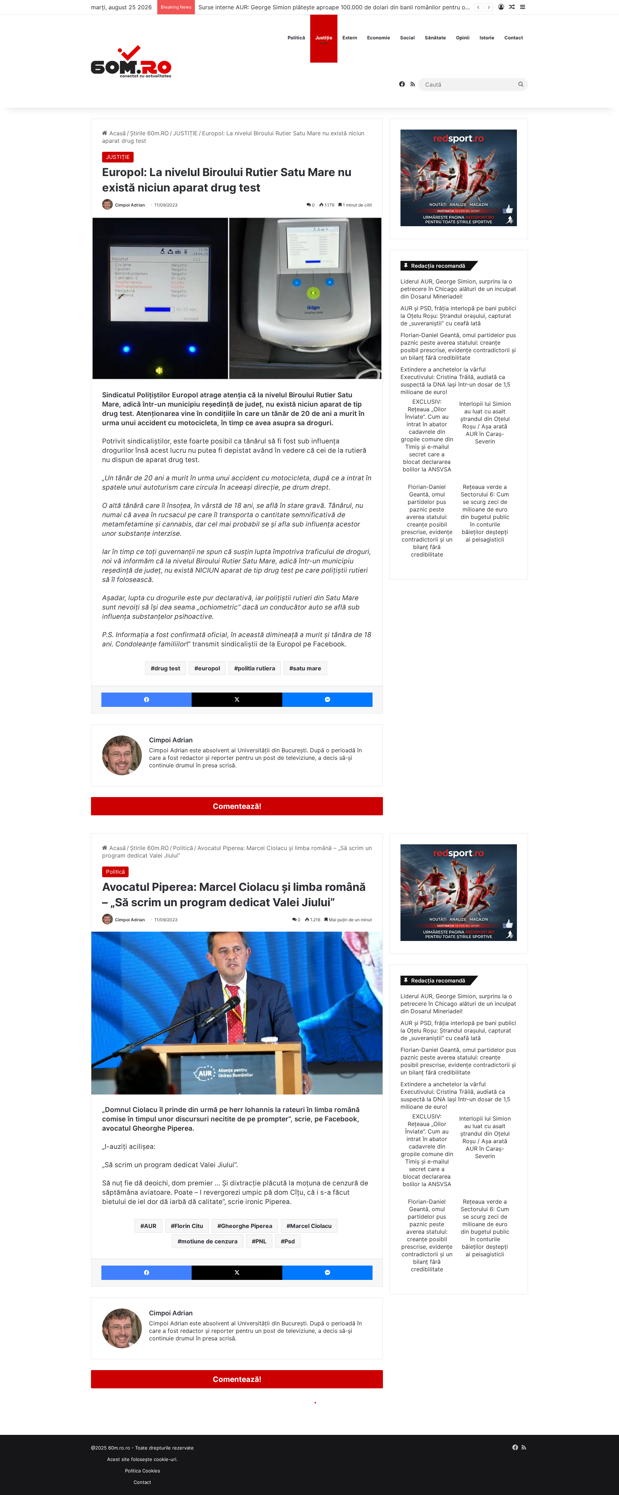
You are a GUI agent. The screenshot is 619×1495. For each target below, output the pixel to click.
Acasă (116, 133)
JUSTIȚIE (185, 133)
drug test (167, 668)
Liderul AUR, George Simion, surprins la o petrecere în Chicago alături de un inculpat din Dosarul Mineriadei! (458, 289)
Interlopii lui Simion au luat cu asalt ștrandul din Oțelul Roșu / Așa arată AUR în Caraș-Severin (485, 422)
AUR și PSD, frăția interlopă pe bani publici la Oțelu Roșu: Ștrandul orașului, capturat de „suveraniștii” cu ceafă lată (458, 316)
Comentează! (237, 806)
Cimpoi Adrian (130, 205)
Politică (296, 37)
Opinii (463, 37)
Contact (513, 37)
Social (407, 37)
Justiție (323, 37)
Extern (349, 37)
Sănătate (435, 37)
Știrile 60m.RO (149, 133)
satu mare (307, 668)
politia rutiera (256, 668)
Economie (378, 37)
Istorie (487, 37)
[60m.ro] (131, 61)
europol (209, 668)
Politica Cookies (142, 1471)
